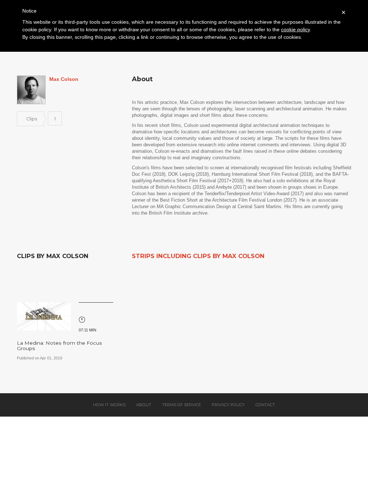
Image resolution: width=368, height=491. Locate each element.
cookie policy (295, 29)
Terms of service (181, 404)
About (143, 404)
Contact (265, 404)
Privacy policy (228, 404)
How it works (109, 404)
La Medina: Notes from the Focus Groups (59, 345)
